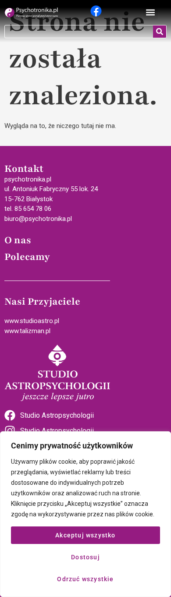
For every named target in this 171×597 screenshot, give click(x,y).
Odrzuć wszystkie (85, 579)
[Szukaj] (159, 31)
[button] (150, 12)
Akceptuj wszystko (85, 535)
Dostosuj (85, 557)
